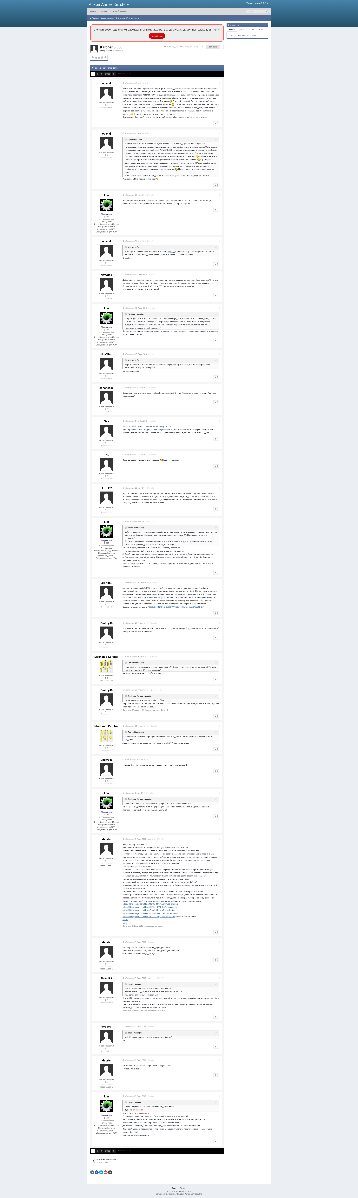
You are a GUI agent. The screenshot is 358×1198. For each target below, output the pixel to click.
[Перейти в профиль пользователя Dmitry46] (106, 633)
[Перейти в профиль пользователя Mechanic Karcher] (106, 666)
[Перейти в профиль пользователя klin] (106, 205)
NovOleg (106, 275)
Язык (173, 1188)
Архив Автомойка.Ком (109, 4)
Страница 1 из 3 (124, 74)
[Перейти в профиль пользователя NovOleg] (106, 284)
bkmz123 (106, 488)
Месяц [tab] (242, 29)
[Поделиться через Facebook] (97, 1172)
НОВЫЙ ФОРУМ (119, 11)
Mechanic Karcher (106, 657)
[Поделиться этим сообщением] (219, 83)
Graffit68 (106, 583)
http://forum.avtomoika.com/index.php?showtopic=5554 (147, 426)
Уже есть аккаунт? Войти (257, 3)
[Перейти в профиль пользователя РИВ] (106, 464)
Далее (107, 74)
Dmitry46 (106, 623)
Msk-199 (106, 978)
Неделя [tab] (232, 29)
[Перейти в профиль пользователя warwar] (106, 1036)
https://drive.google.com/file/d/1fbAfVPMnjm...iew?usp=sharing (150, 903)
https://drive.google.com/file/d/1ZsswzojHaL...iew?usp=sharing (150, 913)
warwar (106, 1027)
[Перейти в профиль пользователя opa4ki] (94, 49)
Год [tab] (252, 29)
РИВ (106, 455)
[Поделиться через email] (110, 1172)
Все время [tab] (263, 29)
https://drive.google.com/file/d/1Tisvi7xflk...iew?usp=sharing (149, 910)
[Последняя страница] (114, 74)
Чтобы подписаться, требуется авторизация (185, 46)
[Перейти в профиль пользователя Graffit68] (106, 592)
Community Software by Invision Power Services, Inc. (179, 1193)
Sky (106, 421)
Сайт (125, 922)
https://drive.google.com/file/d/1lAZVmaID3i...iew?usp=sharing (150, 907)
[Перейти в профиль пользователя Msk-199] (106, 988)
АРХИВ (93, 11)
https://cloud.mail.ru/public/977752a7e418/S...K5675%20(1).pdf (176, 606)
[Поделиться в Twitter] (101, 1172)
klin (106, 195)
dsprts (106, 839)
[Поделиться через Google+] (106, 1172)
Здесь (167, 200)
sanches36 (106, 388)
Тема (183, 1188)
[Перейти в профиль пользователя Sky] (106, 431)
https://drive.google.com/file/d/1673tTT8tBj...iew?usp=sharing (150, 916)
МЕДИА (104, 11)
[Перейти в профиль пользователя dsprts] (106, 849)
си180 (125, 919)
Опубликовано (134, 83)
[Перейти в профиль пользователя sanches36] (106, 397)
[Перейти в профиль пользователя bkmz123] (106, 498)
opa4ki (109, 50)
